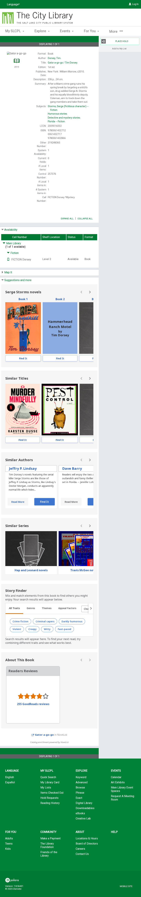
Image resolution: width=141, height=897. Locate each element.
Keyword (81, 777)
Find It (23, 358)
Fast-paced (64, 629)
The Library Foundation (47, 845)
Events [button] (65, 31)
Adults (9, 838)
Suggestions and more (17, 280)
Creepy (32, 629)
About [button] (80, 832)
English (9, 777)
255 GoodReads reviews (33, 704)
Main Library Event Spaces (122, 789)
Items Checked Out (51, 792)
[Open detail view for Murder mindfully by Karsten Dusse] (22, 409)
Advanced (82, 782)
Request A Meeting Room (122, 797)
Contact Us (82, 854)
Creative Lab (83, 818)
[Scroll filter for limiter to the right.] (90, 608)
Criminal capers (45, 621)
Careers (80, 848)
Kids (8, 848)
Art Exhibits (118, 782)
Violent (17, 629)
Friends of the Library (48, 854)
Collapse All (85, 218)
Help (114, 832)
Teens (9, 843)
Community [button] (48, 832)
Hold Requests (49, 797)
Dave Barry (72, 468)
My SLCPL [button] (13, 31)
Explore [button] (40, 31)
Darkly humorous (72, 621)
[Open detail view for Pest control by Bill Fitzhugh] (60, 409)
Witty (47, 629)
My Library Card (49, 782)
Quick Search (48, 777)
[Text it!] (8, 259)
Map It (8, 272)
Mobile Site (126, 886)
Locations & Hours (87, 838)
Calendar (116, 777)
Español (10, 782)
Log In (135, 4)
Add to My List (119, 48)
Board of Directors (87, 843)
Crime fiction (20, 621)
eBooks (80, 813)
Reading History (50, 803)
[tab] (14, 608)
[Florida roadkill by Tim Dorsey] (23, 328)
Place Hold (121, 41)
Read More (17, 501)
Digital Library (84, 803)
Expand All (67, 218)
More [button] (113, 31)
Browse (80, 787)
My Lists (45, 787)
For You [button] (90, 31)
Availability (10, 229)
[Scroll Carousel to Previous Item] (81, 292)
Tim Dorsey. (63, 62)
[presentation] (23, 328)
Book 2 (60, 299)
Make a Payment (50, 838)
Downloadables (85, 808)
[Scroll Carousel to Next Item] (89, 292)
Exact (79, 797)
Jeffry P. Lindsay (23, 468)
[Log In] (130, 4)
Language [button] (12, 770)
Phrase (80, 792)
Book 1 (23, 299)
